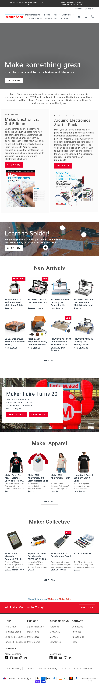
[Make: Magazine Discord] (25, 657)
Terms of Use (30, 668)
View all (49, 360)
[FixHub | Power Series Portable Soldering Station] (83, 234)
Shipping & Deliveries (15, 636)
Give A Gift (55, 631)
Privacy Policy (14, 668)
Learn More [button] (87, 607)
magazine (35, 626)
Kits (56, 14)
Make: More (34, 18)
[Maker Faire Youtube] (60, 657)
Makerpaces (33, 636)
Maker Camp (33, 641)
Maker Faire (33, 631)
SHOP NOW (13, 80)
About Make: (78, 636)
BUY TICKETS (17, 414)
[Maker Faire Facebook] (55, 657)
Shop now (13, 165)
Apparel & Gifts (50, 18)
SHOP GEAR (38, 414)
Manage (54, 636)
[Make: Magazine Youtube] (16, 657)
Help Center (11, 626)
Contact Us (77, 626)
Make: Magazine (33, 14)
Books (47, 14)
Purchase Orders (13, 631)
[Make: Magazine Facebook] (11, 657)
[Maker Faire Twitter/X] (51, 657)
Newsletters (55, 641)
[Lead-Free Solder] (62, 227)
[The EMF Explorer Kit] (45, 247)
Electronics (67, 14)
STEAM (64, 18)
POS (82, 678)
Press (74, 641)
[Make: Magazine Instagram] (20, 657)
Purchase (54, 626)
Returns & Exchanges (15, 641)
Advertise (76, 631)
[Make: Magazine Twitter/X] (6, 657)
